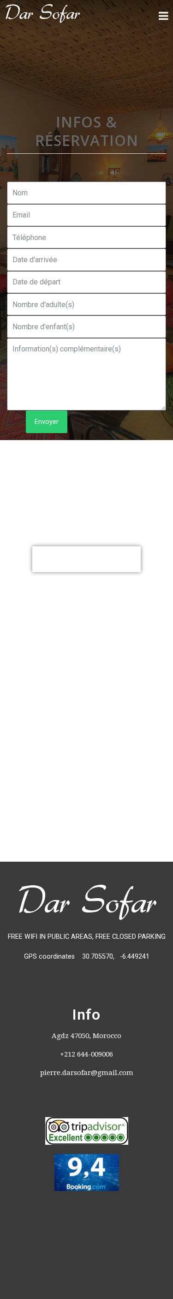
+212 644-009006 (86, 1054)
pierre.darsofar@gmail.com (86, 1073)
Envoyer (47, 422)
